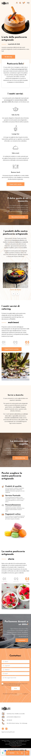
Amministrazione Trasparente (16, 745)
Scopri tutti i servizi (15, 184)
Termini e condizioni (15, 694)
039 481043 (9, 720)
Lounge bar (15, 134)
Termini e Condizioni (21, 744)
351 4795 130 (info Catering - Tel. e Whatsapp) (17, 723)
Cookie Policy (7, 744)
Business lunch (15, 172)
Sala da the (15, 115)
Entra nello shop (20, 458)
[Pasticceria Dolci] (6, 3)
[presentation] (13, 293)
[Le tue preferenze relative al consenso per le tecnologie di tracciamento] (2, 752)
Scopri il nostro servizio (12, 349)
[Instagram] (6, 729)
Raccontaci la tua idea (18, 217)
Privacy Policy (19, 693)
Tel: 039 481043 (20, 741)
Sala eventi (15, 153)
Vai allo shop (8, 56)
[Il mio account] (17, 3)
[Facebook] (3, 729)
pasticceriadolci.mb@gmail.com (14, 716)
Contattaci (22, 640)
